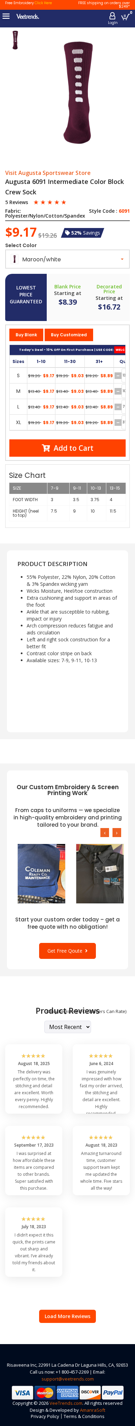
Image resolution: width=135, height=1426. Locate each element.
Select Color (21, 245)
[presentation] (104, 832)
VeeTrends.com (66, 1403)
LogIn (113, 22)
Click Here (43, 3)
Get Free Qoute (66, 950)
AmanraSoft (92, 1410)
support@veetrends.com (68, 1379)
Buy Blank (26, 335)
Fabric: (13, 211)
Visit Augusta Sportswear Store (48, 173)
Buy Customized (69, 335)
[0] (125, 17)
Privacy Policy (45, 1416)
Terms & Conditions (84, 1416)
